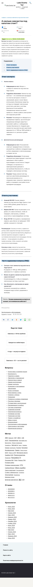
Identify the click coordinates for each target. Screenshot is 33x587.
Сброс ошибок (20, 468)
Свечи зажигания (10, 470)
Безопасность (12, 374)
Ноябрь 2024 (12, 523)
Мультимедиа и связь (14, 392)
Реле (15, 460)
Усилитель (17, 475)
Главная (4, 17)
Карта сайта (7, 555)
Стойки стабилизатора (11, 472)
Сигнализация (20, 470)
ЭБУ (20, 480)
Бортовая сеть (23, 440)
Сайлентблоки (9, 468)
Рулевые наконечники (12, 465)
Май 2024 (11, 530)
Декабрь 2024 (12, 521)
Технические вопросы (14, 411)
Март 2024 (11, 534)
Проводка (7, 458)
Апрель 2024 (12, 532)
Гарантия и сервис (13, 376)
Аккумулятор (5, 307)
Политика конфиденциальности (13, 560)
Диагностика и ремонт (15, 380)
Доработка (8, 445)
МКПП (6, 453)
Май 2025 (11, 511)
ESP (15, 438)
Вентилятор (8, 443)
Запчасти (14, 445)
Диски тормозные (17, 443)
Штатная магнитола (11, 480)
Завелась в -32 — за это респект (16, 360)
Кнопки (18, 448)
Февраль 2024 (12, 536)
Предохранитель (19, 455)
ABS (6, 438)
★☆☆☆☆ (11, 497)
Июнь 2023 (11, 538)
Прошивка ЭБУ (9, 460)
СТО (21, 465)
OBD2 (19, 438)
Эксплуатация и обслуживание (11, 312)
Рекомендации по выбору (16, 405)
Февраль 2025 (12, 517)
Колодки (24, 448)
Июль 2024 (11, 525)
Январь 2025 (12, 519)
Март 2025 (11, 515)
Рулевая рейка (9, 462)
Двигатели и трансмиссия (16, 378)
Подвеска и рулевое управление (18, 399)
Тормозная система (14, 416)
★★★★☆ (11, 491)
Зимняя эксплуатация (14, 382)
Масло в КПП (12, 452)
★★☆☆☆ (11, 495)
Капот (20, 445)
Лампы (17, 450)
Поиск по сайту (8, 550)
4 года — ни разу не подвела (16, 351)
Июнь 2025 (11, 508)
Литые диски (23, 450)
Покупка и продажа (14, 401)
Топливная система (14, 413)
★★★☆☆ (11, 493)
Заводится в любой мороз (16, 342)
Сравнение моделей (14, 409)
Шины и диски (12, 420)
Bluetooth (11, 438)
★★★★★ (11, 489)
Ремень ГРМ (21, 460)
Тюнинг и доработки (14, 418)
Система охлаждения (14, 407)
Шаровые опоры (9, 477)
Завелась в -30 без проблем (16, 333)
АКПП (6, 440)
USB (22, 438)
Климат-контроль (13, 384)
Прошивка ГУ (16, 458)
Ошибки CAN (9, 455)
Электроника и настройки (16, 426)
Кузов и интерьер (13, 390)
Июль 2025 (11, 506)
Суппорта (21, 472)
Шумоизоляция (12, 422)
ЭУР (23, 480)
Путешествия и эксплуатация (17, 403)
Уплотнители (9, 475)
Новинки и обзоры (13, 395)
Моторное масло (22, 453)
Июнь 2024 (11, 527)
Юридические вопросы (15, 428)
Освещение (11, 397)
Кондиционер (9, 450)
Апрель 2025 (12, 513)
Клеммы (24, 445)
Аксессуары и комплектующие (17, 371)
